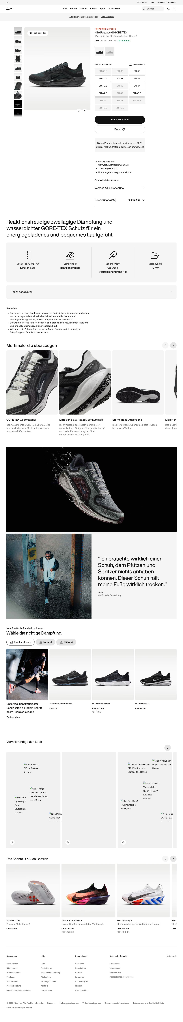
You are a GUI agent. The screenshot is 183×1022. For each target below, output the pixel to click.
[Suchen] (144, 8)
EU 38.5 (103, 71)
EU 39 (120, 71)
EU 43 (120, 86)
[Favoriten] (168, 8)
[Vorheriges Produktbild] (78, 111)
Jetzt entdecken (107, 17)
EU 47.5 (137, 100)
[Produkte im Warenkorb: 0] (174, 8)
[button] (18, 40)
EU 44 (137, 86)
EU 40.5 (103, 78)
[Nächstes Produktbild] (84, 111)
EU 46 (103, 100)
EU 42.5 (103, 86)
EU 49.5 (120, 108)
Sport (103, 8)
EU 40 (137, 71)
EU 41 (120, 78)
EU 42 (137, 78)
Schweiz (173, 956)
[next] (167, 748)
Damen (83, 8)
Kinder (93, 8)
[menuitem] (155, 2)
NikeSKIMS (114, 8)
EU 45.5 (137, 93)
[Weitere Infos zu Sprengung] (161, 264)
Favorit (117, 129)
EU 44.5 (103, 93)
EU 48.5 (103, 108)
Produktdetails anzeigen (107, 180)
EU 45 (120, 93)
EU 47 (120, 100)
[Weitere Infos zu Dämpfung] (75, 264)
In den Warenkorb (120, 119)
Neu (65, 8)
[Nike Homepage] (10, 9)
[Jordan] (8, 2)
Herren (73, 8)
